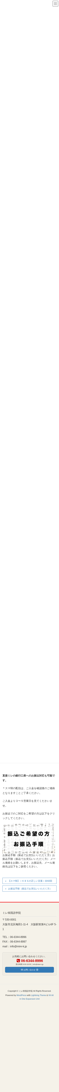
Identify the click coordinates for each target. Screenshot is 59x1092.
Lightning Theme (38, 995)
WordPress (21, 995)
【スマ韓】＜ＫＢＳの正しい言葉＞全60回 (30, 881)
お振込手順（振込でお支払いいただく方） (30, 888)
